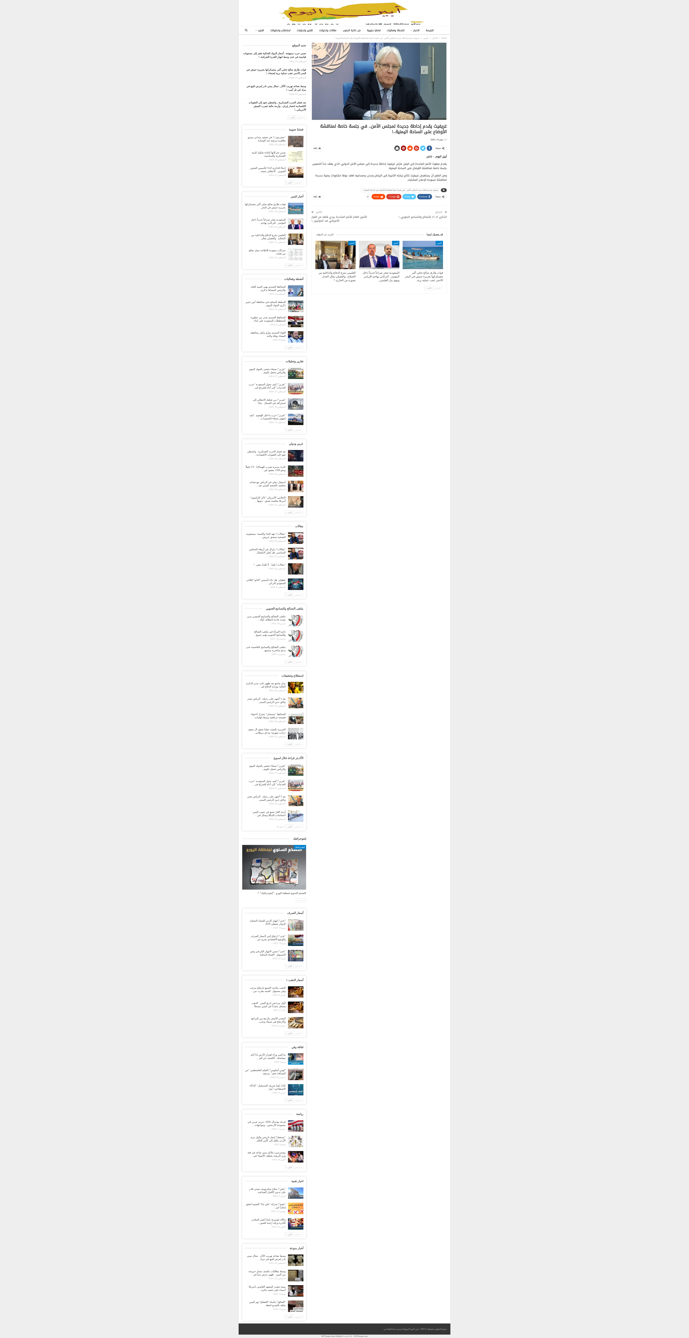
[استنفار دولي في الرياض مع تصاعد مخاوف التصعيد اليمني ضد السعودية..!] (295, 486)
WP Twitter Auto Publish (331, 1336)
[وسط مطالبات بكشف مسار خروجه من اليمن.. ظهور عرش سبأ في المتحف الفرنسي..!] (295, 1275)
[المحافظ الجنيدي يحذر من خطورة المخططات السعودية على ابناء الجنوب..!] (295, 321)
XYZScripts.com (361, 1336)
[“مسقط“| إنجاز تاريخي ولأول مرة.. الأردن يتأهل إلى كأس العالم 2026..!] (295, 1141)
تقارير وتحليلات (305, 30)
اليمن (439, 243)
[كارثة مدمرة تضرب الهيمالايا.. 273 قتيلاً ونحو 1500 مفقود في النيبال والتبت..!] (295, 471)
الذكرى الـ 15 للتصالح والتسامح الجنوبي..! (423, 216)
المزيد (261, 30)
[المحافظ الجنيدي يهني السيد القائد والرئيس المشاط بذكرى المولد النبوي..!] (295, 291)
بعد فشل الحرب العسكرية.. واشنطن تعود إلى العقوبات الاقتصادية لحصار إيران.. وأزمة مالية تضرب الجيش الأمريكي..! (277, 106)
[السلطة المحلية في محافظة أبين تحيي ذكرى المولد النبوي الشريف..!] (295, 306)
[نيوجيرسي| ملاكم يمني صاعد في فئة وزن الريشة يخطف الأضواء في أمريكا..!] (295, 1157)
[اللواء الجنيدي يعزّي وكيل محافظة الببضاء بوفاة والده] (295, 337)
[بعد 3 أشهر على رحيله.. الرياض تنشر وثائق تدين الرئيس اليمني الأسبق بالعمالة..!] (295, 703)
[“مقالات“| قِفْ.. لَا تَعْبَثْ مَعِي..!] (295, 569)
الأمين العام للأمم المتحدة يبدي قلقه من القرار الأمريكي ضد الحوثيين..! (339, 218)
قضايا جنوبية (374, 30)
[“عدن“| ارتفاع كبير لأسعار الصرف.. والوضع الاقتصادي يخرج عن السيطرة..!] (295, 940)
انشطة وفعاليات (395, 30)
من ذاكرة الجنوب (352, 30)
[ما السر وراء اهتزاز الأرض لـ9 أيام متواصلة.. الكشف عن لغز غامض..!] (295, 1059)
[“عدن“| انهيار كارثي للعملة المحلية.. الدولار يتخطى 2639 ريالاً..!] (295, 925)
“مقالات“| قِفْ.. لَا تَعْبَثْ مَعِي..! (270, 564)
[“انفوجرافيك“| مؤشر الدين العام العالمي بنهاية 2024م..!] (274, 867)
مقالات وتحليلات (327, 30)
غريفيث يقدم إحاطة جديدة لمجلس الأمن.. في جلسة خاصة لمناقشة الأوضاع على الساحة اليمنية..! (400, 190)
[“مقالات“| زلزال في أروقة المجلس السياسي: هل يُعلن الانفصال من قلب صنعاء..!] (295, 553)
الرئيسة (430, 30)
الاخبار (416, 30)
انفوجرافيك (300, 847)
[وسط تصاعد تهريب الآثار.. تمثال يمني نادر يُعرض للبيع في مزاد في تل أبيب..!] (295, 1260)
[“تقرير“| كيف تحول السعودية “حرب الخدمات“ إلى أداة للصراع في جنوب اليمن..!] (295, 388)
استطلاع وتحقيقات (280, 30)
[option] (274, 871)
